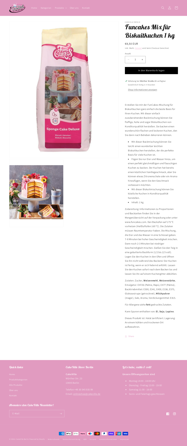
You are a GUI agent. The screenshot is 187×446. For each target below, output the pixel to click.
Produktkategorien (18, 379)
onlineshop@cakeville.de (87, 394)
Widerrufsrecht (54, 439)
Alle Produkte (15, 385)
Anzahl (128, 53)
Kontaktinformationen (108, 439)
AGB (85, 439)
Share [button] (131, 336)
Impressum (124, 439)
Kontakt (13, 395)
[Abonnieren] (60, 413)
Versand (138, 48)
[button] (60, 8)
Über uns (13, 390)
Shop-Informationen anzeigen (142, 89)
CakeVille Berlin (22, 439)
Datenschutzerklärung (71, 439)
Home (12, 374)
